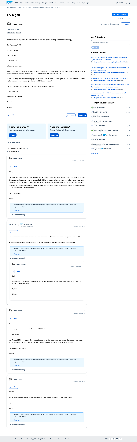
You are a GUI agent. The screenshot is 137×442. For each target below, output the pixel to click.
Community (18, 2)
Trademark (53, 439)
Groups (44, 3)
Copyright (34, 439)
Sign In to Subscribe (120, 14)
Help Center (76, 3)
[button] (122, 24)
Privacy (17, 439)
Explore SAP (119, 3)
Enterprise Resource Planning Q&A (104, 80)
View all (93, 153)
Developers (52, 3)
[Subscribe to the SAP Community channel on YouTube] (117, 439)
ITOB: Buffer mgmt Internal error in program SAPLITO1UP (110, 78)
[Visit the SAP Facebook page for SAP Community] (110, 439)
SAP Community (11, 7)
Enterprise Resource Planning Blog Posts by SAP (109, 62)
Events (68, 3)
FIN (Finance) (10, 32)
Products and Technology (32, 3)
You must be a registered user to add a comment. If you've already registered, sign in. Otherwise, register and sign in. (45, 206)
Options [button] (129, 15)
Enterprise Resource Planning (39, 7)
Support (60, 439)
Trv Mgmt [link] (57, 7)
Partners (61, 3)
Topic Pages (85, 3)
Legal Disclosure (43, 439)
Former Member (18, 24)
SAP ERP (18, 32)
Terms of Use (25, 439)
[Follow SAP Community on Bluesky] (113, 439)
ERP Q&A (50, 7)
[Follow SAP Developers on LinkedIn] (120, 439)
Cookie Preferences (71, 439)
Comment (82, 115)
